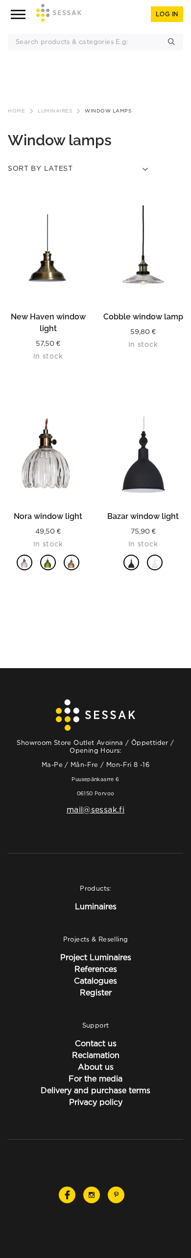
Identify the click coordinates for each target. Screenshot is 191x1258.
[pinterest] (116, 1195)
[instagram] (91, 1195)
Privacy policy (95, 1102)
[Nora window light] (48, 454)
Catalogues (95, 980)
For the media (95, 1078)
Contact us (96, 1043)
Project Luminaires (95, 957)
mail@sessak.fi (95, 809)
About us (96, 1066)
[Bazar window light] (143, 454)
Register (96, 992)
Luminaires (55, 110)
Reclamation (95, 1055)
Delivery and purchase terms (95, 1090)
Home (16, 110)
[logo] (58, 14)
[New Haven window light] (48, 254)
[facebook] (67, 1195)
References (95, 969)
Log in (167, 14)
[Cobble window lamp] (143, 254)
